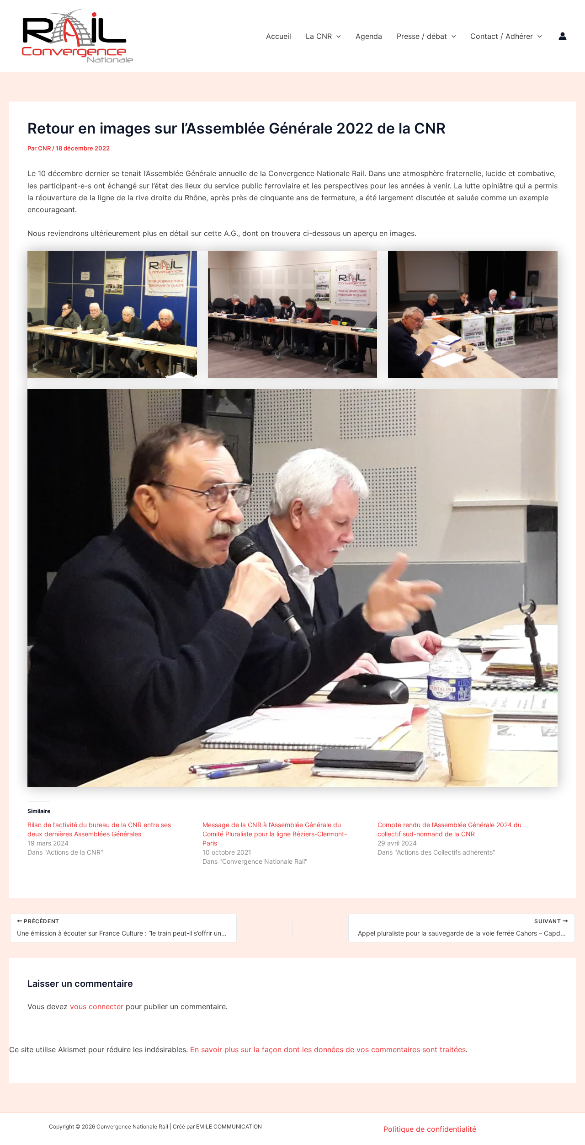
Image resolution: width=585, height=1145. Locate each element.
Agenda (369, 36)
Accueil (278, 36)
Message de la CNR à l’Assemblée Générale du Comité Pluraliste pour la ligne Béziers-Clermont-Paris (274, 834)
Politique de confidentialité (429, 1129)
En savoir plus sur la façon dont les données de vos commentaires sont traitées (328, 1049)
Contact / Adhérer (501, 36)
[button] (336, 36)
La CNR (319, 36)
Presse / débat (422, 36)
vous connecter (96, 1006)
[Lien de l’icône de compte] (562, 36)
